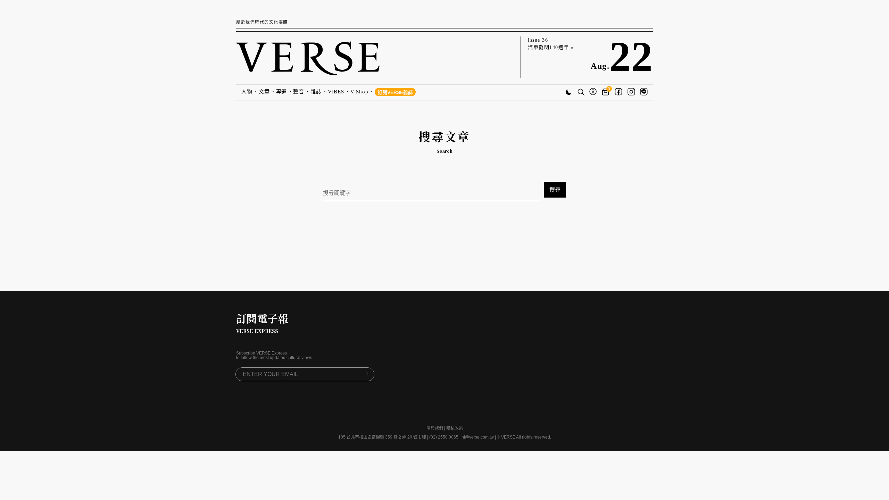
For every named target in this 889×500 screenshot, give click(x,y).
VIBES (336, 91)
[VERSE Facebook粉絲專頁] (618, 92)
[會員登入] (593, 92)
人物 (246, 91)
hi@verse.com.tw (478, 437)
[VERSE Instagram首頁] (631, 92)
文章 (264, 91)
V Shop (359, 91)
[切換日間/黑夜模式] (569, 93)
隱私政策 (454, 428)
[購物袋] (606, 92)
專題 (281, 91)
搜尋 (554, 190)
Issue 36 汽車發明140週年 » (551, 44)
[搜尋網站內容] (581, 93)
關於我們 (434, 428)
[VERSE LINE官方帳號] (644, 92)
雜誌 (316, 91)
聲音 (298, 91)
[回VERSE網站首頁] (308, 57)
